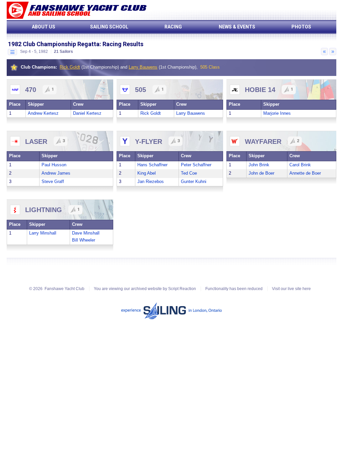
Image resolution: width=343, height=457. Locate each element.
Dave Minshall (85, 233)
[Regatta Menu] (12, 52)
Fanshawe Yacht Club (64, 288)
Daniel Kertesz (87, 113)
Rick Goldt (70, 67)
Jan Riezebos (150, 181)
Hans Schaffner (152, 164)
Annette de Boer (305, 173)
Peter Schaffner (196, 164)
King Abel (146, 173)
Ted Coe (189, 173)
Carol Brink (300, 164)
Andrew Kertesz (43, 113)
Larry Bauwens (143, 67)
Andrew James (56, 173)
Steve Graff (53, 181)
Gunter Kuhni (193, 181)
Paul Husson (54, 164)
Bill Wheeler (83, 240)
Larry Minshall (42, 233)
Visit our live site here (291, 288)
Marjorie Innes (277, 113)
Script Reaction (182, 288)
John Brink (259, 164)
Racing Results (122, 44)
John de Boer (261, 173)
